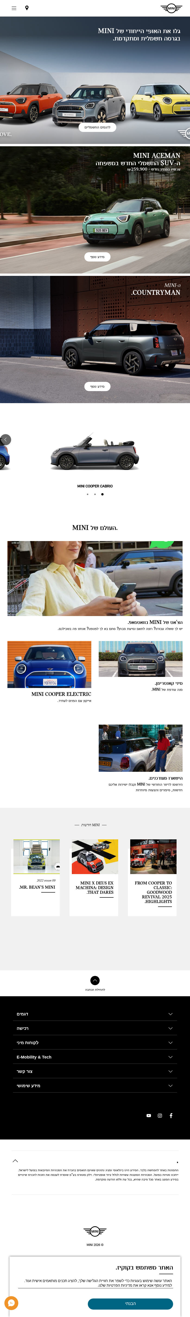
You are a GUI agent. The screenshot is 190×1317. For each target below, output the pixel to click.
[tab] (102, 494)
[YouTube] (148, 1115)
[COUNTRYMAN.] (95, 339)
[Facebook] (171, 1115)
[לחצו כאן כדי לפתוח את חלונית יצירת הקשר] (11, 1303)
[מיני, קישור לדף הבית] (95, 1231)
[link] (26, 8)
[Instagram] (160, 1115)
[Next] (5, 439)
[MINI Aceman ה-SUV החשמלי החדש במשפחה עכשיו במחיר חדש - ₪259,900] (95, 210)
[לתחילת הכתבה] (95, 980)
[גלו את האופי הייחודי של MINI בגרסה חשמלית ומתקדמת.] (95, 80)
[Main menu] (13, 8)
